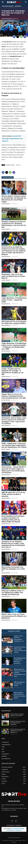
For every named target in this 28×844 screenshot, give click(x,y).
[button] (26, 2)
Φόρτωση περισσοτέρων (13, 702)
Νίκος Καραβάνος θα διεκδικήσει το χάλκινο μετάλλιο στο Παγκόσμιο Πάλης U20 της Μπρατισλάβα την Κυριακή (13, 519)
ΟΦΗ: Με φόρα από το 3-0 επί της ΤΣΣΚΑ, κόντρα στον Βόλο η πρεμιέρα (13, 494)
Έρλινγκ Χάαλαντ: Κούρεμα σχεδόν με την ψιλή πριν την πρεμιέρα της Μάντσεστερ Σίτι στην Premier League (14, 199)
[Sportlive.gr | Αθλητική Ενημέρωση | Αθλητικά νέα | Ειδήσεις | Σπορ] (14, 794)
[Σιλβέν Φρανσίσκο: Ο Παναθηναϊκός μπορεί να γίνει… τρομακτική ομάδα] (14, 289)
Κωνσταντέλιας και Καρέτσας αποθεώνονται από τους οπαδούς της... (17, 731)
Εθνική (4, 664)
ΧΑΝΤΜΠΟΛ (18, 6)
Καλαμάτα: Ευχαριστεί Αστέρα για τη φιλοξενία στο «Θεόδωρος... (17, 723)
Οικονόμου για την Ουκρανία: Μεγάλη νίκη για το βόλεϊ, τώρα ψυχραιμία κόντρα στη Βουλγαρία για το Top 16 (13, 544)
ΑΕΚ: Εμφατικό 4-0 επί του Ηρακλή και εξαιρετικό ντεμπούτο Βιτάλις (14, 322)
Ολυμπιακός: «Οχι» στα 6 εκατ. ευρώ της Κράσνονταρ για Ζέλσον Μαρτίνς (13, 276)
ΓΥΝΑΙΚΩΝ (4, 642)
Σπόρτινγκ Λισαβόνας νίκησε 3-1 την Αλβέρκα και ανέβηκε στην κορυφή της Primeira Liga (13, 592)
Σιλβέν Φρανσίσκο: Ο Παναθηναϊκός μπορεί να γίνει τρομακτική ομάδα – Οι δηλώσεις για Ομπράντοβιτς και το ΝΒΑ (14, 346)
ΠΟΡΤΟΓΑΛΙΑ (5, 588)
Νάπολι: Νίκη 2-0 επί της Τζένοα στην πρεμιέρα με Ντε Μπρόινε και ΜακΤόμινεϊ (14, 616)
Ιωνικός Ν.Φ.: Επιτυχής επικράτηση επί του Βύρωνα (12, 138)
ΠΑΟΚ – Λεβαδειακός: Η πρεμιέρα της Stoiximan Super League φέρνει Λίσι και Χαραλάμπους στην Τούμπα (14, 445)
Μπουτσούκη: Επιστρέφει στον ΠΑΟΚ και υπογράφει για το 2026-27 (13, 569)
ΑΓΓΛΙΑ (3, 193)
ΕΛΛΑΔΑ (4, 295)
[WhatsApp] (21, 36)
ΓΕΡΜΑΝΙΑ (4, 244)
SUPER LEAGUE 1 (6, 219)
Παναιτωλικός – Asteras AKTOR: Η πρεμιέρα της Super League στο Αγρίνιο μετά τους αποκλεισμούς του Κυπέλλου (14, 470)
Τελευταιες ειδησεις (7, 6)
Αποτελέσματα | (11, 825)
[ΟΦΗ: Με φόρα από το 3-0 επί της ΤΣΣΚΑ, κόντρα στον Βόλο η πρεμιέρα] (14, 484)
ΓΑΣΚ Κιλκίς (18, 165)
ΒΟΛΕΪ (3, 539)
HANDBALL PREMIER (10, 165)
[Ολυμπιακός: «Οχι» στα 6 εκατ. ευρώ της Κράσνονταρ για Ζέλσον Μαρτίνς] (14, 266)
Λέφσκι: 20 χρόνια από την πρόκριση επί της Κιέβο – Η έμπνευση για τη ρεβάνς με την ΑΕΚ (12, 371)
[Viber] (24, 36)
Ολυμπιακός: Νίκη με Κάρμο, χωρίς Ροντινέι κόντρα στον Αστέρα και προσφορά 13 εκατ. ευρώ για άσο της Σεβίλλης (14, 420)
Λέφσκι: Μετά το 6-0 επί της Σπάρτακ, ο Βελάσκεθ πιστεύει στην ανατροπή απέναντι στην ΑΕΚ (14, 396)
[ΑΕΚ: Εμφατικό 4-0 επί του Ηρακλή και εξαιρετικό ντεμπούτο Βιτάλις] (14, 313)
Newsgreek (18, 825)
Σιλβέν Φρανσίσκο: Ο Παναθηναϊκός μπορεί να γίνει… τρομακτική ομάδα (14, 300)
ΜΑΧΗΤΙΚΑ (4, 513)
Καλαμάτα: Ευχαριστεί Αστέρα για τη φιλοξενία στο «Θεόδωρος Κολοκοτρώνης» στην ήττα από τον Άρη (14, 224)
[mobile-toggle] (2, 2)
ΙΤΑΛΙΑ (3, 612)
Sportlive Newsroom (6, 18)
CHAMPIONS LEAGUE (7, 366)
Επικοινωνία (12, 840)
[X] (17, 36)
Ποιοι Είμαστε (5, 840)
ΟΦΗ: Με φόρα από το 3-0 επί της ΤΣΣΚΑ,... (19, 683)
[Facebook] (14, 36)
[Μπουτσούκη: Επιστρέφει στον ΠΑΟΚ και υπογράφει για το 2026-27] (14, 559)
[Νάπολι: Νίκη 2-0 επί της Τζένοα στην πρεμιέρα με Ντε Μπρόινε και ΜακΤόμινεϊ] (14, 606)
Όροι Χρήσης (18, 840)
